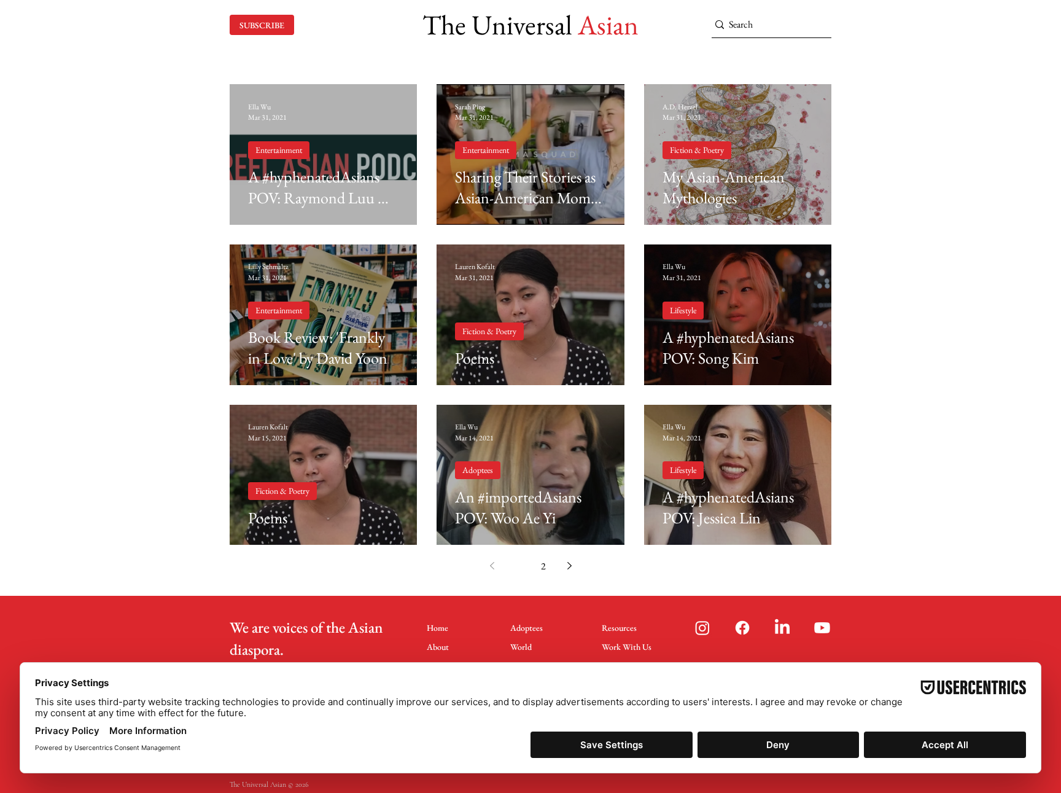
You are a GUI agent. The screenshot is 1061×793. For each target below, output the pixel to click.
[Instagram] (702, 628)
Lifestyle (683, 310)
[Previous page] (492, 566)
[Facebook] (742, 628)
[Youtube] (822, 628)
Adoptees (477, 469)
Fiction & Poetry (697, 149)
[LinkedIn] (782, 628)
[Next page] (569, 566)
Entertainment (278, 149)
